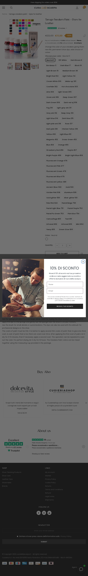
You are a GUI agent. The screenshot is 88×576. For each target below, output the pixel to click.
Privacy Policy (59, 299)
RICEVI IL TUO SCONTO (65, 306)
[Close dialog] (83, 262)
